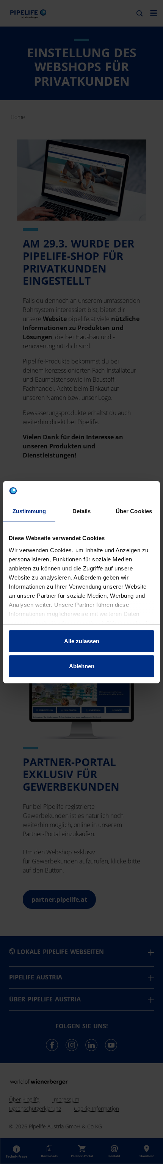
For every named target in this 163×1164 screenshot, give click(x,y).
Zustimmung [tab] (29, 511)
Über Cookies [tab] (134, 511)
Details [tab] (81, 511)
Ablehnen (81, 666)
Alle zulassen (81, 641)
